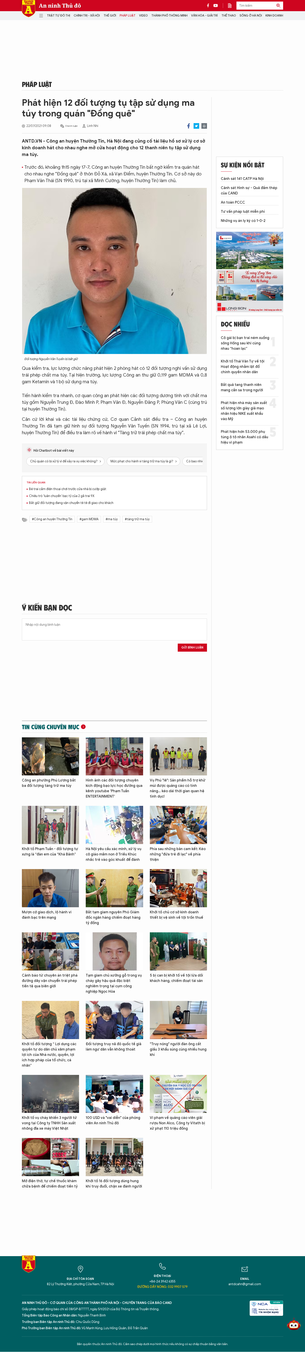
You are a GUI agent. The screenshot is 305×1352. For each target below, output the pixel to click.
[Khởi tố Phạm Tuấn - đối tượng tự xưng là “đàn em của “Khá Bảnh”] (50, 825)
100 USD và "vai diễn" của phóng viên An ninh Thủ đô (113, 1120)
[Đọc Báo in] (232, 5)
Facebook (188, 126)
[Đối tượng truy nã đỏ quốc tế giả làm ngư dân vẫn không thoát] (114, 1020)
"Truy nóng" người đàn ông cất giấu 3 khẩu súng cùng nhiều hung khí (178, 1049)
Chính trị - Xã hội (87, 15)
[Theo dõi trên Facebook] (209, 5)
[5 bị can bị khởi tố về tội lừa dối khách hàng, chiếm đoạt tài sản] (178, 951)
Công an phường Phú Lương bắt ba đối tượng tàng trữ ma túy (49, 783)
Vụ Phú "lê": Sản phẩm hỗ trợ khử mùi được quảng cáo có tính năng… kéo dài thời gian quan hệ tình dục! (177, 788)
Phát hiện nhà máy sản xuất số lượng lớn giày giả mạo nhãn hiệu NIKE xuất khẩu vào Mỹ (244, 411)
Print (204, 126)
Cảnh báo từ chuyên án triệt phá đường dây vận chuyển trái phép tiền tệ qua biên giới (49, 980)
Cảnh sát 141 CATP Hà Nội (242, 179)
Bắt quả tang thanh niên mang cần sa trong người (242, 387)
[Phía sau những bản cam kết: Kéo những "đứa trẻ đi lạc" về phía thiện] (178, 825)
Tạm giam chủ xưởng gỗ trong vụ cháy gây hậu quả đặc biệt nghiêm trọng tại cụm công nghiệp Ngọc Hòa (114, 983)
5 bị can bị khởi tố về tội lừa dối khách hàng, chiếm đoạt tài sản (176, 978)
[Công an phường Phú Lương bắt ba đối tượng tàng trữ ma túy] (50, 756)
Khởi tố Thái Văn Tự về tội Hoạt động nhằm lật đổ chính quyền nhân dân (242, 366)
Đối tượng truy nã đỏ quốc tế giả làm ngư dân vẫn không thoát (113, 1047)
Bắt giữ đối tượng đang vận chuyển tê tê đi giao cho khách (71, 503)
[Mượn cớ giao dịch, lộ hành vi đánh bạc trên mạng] (50, 888)
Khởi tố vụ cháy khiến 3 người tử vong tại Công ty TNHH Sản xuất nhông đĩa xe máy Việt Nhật (49, 1123)
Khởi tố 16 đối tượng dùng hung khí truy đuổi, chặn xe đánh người (114, 1184)
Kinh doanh (274, 15)
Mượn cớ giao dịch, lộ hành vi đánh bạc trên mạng (46, 915)
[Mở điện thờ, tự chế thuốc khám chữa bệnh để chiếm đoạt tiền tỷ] (50, 1157)
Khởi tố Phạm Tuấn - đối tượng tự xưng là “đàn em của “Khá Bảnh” (50, 852)
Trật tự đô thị (58, 15)
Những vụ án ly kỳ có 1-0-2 (243, 221)
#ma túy (112, 519)
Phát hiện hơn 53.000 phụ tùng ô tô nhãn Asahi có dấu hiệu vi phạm (244, 437)
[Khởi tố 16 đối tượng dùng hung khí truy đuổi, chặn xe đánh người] (114, 1157)
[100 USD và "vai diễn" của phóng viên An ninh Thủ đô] (114, 1094)
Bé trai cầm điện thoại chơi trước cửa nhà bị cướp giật (67, 489)
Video (143, 15)
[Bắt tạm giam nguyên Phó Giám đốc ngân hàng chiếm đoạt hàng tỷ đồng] (114, 888)
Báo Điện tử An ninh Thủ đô (28, 8)
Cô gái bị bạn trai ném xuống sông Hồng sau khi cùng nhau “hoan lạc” (245, 343)
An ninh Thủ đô (60, 5)
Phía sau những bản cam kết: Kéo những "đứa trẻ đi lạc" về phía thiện (178, 854)
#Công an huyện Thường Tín (52, 519)
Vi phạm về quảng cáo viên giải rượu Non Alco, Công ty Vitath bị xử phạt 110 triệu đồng (177, 1123)
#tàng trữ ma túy (137, 519)
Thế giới (110, 15)
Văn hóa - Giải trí (204, 15)
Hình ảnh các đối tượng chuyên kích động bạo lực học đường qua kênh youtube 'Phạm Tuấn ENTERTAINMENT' (114, 788)
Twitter (196, 126)
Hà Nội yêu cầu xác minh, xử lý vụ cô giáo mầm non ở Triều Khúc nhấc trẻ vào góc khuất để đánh (113, 854)
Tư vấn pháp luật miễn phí (243, 211)
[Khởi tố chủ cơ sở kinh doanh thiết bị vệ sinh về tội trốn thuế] (178, 888)
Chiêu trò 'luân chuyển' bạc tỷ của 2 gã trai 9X (61, 496)
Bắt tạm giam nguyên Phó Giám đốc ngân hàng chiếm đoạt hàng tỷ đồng (113, 917)
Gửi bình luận (192, 647)
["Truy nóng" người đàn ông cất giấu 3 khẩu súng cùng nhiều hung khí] (178, 1020)
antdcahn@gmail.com (244, 1284)
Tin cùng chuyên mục (50, 727)
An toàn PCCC (233, 202)
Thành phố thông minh (169, 15)
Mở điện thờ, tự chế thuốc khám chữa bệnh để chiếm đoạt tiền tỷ (50, 1184)
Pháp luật (128, 15)
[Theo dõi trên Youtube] (215, 5)
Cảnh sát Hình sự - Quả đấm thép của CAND (249, 191)
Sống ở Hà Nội (251, 15)
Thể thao (228, 15)
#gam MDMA (88, 519)
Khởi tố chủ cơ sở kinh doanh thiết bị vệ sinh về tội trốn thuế (176, 915)
